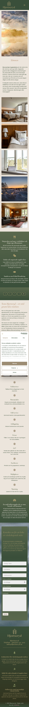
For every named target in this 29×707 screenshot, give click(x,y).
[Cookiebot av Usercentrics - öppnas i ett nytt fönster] (20, 334)
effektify (16, 705)
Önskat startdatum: (7, 579)
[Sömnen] (5, 295)
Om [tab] (24, 337)
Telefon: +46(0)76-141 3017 (14, 642)
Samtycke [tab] (5, 337)
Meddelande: (6, 593)
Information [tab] (14, 337)
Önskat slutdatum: (7, 586)
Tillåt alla (14, 363)
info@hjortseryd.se (14, 644)
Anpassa (13, 368)
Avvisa (14, 372)
